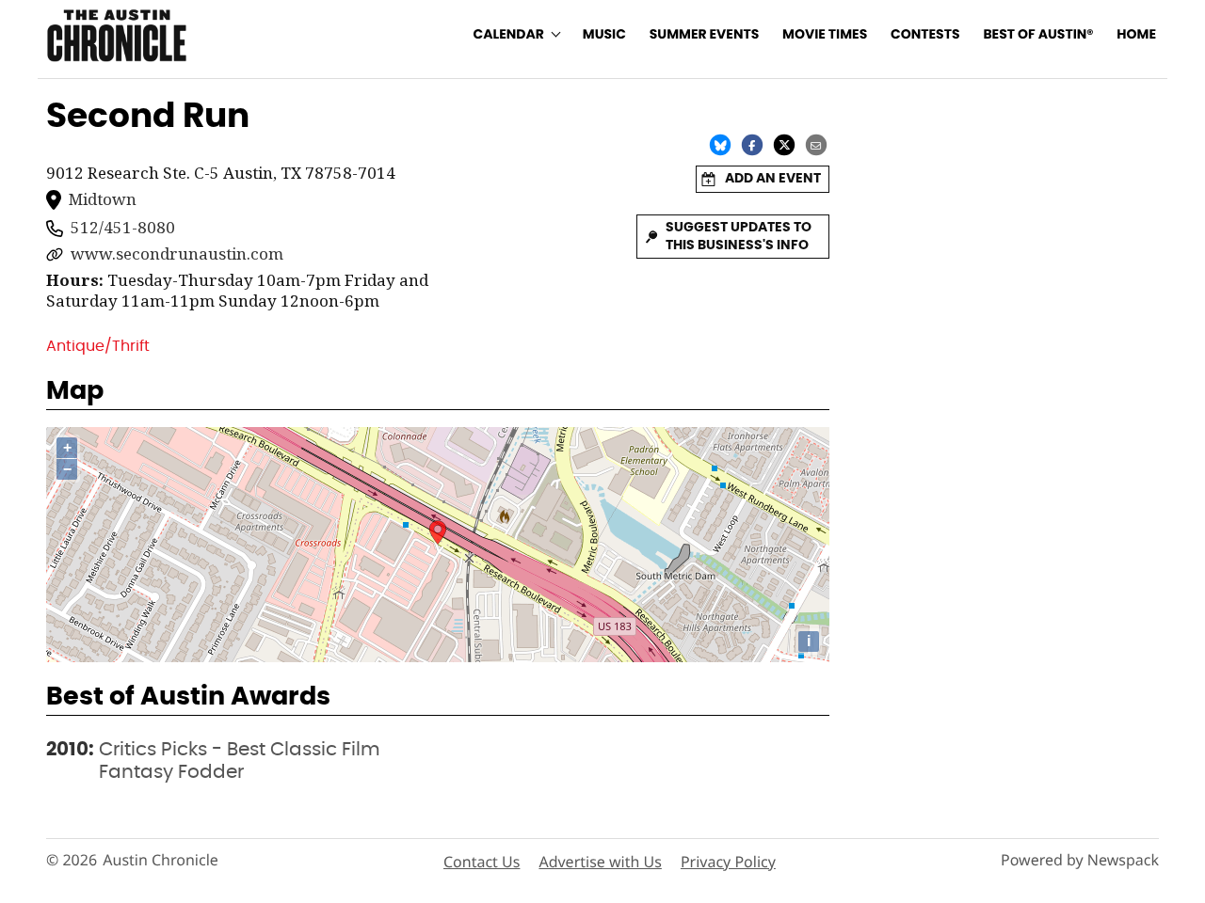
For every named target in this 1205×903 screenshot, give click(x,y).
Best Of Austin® (1038, 34)
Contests (925, 34)
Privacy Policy (728, 861)
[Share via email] (816, 144)
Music (604, 34)
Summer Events (705, 34)
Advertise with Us (599, 861)
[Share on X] (784, 144)
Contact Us (481, 861)
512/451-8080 (123, 227)
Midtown (103, 199)
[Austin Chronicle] (116, 35)
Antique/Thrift (98, 346)
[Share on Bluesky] (720, 144)
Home (1136, 34)
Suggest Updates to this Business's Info (738, 236)
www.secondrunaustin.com (177, 254)
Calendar (509, 34)
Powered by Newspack (1080, 860)
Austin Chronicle (160, 860)
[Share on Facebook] (752, 144)
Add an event (773, 178)
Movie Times (824, 34)
